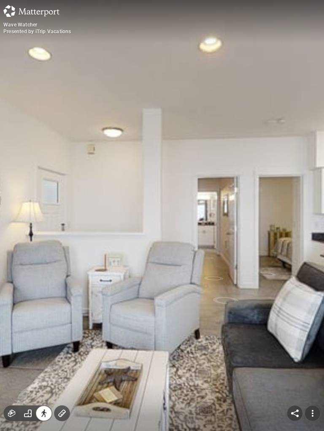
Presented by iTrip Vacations (37, 32)
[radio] (12, 413)
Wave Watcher (20, 25)
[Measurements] (62, 413)
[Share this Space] (295, 413)
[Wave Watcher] (162, 215)
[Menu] (313, 413)
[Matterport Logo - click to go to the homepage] (31, 11)
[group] (27, 413)
